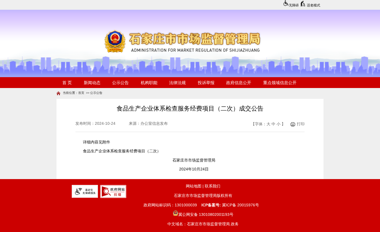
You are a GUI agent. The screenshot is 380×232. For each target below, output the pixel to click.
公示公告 (96, 92)
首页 (81, 92)
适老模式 (313, 5)
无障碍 (294, 5)
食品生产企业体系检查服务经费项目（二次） (122, 151)
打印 (301, 124)
